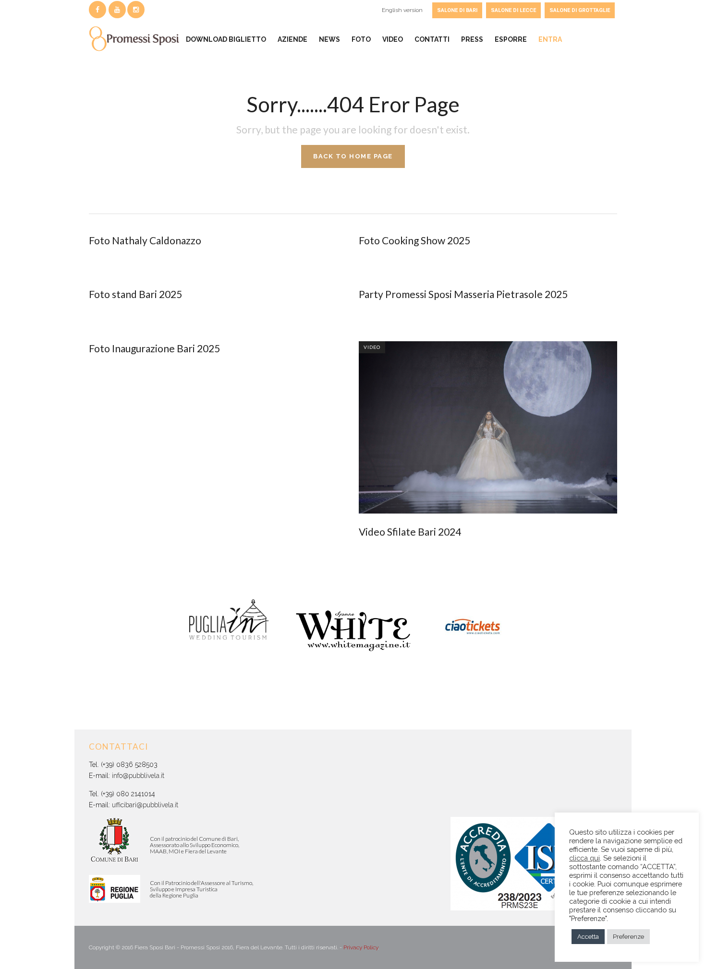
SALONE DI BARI (457, 10)
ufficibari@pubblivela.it (145, 805)
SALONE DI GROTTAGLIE (579, 10)
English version (402, 10)
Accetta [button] (588, 936)
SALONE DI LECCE (513, 10)
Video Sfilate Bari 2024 (410, 532)
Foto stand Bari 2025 (135, 294)
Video (372, 347)
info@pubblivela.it (138, 775)
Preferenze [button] (628, 936)
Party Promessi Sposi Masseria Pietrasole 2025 (463, 294)
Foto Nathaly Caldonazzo (145, 240)
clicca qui (584, 858)
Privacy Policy (360, 947)
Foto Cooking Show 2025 (414, 240)
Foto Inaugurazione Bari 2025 (154, 348)
